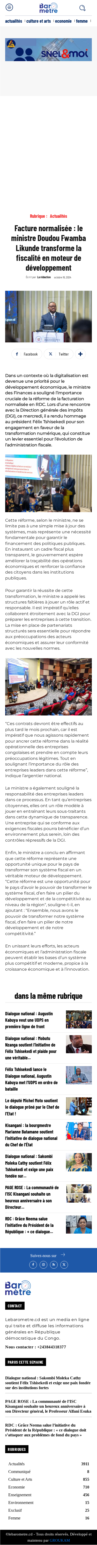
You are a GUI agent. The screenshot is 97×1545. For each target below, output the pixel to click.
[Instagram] (43, 1265)
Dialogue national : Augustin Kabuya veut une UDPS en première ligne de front (29, 1020)
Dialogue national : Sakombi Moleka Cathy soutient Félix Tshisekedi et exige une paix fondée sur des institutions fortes (48, 1383)
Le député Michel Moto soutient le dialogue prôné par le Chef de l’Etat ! (32, 1107)
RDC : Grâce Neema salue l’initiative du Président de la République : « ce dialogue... (29, 1225)
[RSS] (54, 1265)
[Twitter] (64, 1265)
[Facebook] (33, 1265)
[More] (80, 354)
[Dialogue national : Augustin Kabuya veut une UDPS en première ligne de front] (79, 1019)
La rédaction (44, 277)
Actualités (58, 216)
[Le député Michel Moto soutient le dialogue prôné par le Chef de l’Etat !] (79, 1106)
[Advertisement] (48, 147)
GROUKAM (60, 1540)
